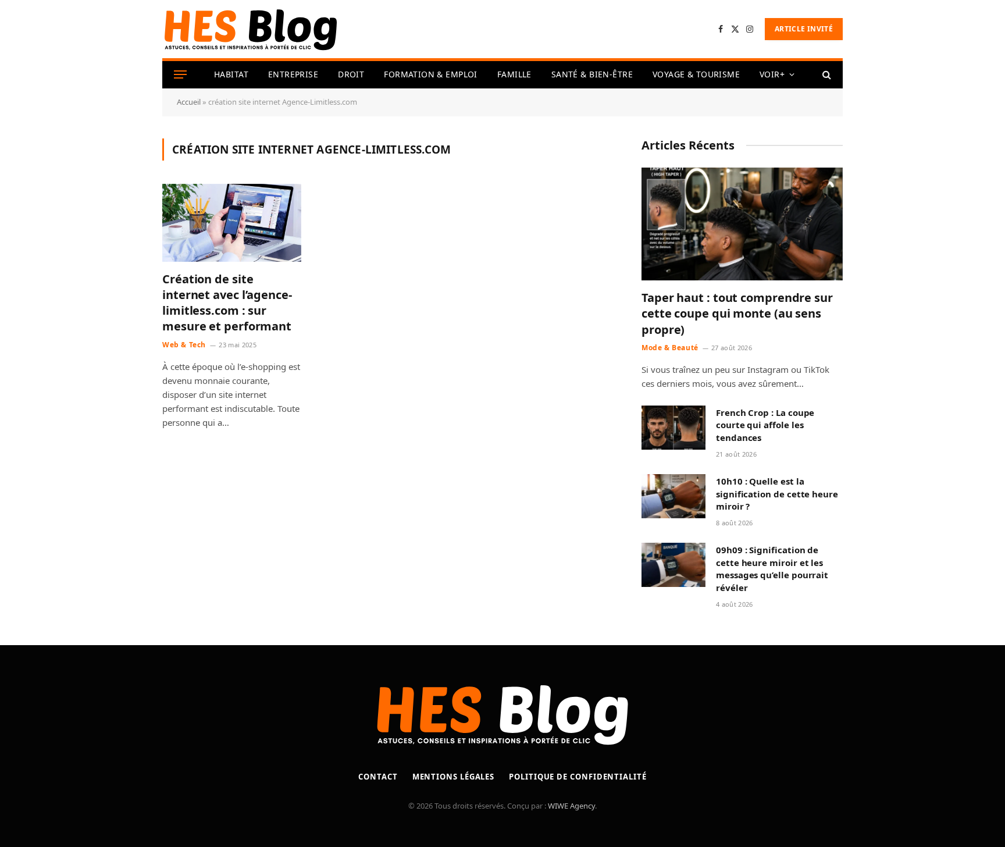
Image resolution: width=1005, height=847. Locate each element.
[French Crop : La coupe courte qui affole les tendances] (673, 427)
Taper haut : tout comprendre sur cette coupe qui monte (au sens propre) (737, 313)
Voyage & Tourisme (696, 74)
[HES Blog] (250, 29)
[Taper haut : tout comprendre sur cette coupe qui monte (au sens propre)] (742, 224)
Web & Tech (184, 345)
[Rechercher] (825, 75)
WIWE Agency (571, 805)
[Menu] (180, 75)
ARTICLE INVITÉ (804, 29)
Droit (351, 74)
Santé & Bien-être (592, 74)
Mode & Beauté (670, 348)
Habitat (231, 74)
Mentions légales (453, 776)
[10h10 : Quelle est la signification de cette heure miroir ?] (673, 496)
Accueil (189, 102)
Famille (514, 74)
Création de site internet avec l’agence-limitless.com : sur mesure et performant (227, 302)
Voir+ (772, 74)
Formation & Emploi (430, 74)
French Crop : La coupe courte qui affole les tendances (765, 425)
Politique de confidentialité (577, 776)
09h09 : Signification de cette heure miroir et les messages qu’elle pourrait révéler (772, 568)
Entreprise (293, 74)
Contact (377, 776)
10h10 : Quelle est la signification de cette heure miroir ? (777, 493)
